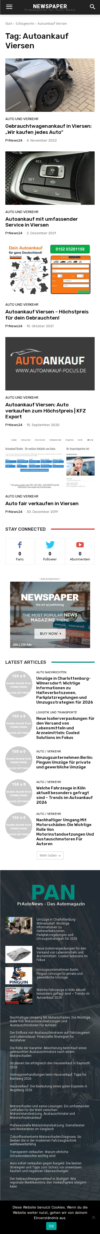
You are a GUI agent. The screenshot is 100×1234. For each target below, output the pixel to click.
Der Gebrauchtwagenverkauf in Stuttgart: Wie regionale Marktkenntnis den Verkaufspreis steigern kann (48, 1182)
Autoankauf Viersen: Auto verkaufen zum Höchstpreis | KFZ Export (45, 411)
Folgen (50, 542)
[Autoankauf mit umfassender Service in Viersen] (50, 178)
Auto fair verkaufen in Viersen (42, 503)
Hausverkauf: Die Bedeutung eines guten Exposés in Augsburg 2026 (48, 1088)
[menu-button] (9, 7)
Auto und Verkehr (21, 119)
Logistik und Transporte (56, 712)
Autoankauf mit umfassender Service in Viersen (41, 222)
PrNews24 (13, 140)
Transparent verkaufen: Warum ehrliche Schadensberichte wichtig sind (39, 1154)
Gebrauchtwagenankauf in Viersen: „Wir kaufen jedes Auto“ (48, 129)
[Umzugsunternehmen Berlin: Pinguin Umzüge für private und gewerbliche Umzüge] (18, 759)
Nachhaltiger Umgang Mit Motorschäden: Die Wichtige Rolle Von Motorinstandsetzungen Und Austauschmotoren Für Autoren (65, 832)
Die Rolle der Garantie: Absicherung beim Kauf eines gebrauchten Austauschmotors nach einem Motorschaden (48, 1052)
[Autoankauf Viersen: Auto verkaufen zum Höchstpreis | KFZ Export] (50, 363)
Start (8, 23)
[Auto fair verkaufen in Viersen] (50, 462)
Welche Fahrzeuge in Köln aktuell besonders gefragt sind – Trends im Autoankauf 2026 (64, 795)
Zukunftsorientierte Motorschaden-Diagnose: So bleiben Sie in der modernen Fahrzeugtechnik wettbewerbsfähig (45, 1140)
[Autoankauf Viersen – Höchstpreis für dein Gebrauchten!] (50, 270)
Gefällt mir (20, 542)
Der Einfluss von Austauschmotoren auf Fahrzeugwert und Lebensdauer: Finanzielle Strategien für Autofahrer (50, 1036)
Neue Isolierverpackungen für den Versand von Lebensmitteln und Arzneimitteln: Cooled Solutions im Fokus (65, 728)
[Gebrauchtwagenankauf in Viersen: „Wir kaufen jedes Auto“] (50, 85)
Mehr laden (48, 855)
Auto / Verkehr (48, 751)
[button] (92, 7)
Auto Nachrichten (51, 672)
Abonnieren (80, 542)
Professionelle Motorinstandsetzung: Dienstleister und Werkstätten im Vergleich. (47, 1127)
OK (51, 1226)
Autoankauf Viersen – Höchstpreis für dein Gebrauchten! (47, 315)
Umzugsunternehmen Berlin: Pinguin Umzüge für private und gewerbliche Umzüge (64, 762)
